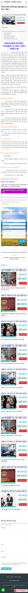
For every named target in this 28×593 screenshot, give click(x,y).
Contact (19, 577)
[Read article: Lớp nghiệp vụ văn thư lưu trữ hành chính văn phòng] (14, 449)
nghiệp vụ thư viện (6, 202)
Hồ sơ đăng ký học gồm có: (10, 36)
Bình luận (3, 527)
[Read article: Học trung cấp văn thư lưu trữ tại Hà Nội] (14, 352)
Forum (15, 577)
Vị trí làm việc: (7, 34)
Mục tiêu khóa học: (8, 33)
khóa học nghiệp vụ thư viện (10, 200)
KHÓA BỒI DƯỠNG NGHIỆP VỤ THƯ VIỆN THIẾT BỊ (14, 31)
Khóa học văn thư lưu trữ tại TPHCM (11, 411)
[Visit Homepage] (14, 2)
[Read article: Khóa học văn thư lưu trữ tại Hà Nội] (14, 425)
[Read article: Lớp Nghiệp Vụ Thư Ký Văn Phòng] (14, 498)
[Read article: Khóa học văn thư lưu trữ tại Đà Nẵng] (14, 376)
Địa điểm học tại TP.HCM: (10, 37)
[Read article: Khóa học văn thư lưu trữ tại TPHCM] (14, 401)
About (8, 577)
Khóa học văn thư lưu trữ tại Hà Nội (11, 435)
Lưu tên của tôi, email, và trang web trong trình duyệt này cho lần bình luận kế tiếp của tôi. (14, 564)
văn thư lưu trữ (5, 204)
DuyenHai (14, 586)
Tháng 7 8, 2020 (4, 389)
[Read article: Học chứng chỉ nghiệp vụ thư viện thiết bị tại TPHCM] (14, 303)
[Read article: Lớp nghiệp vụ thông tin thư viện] (14, 474)
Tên (2, 545)
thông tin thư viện (15, 202)
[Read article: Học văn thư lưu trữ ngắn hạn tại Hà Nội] (14, 328)
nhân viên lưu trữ (5, 149)
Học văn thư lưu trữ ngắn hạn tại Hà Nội (12, 339)
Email (2, 551)
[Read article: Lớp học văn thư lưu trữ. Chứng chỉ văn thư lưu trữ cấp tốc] (14, 277)
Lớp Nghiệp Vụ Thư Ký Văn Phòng (10, 509)
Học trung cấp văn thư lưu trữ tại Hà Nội (12, 363)
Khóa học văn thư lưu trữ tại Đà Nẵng (12, 387)
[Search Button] (26, 2)
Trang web (3, 557)
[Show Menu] (1, 2)
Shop (11, 577)
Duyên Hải (15, 585)
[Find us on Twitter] (11, 589)
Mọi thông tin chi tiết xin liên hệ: (11, 39)
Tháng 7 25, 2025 (4, 12)
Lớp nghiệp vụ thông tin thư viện (10, 485)
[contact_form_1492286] (3, 590)
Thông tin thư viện (6, 52)
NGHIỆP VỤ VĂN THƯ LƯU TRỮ (8, 285)
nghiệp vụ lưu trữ (22, 200)
